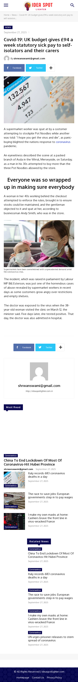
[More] (51, 68)
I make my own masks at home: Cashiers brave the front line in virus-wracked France (48, 518)
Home (6, 15)
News (14, 15)
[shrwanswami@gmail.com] (7, 58)
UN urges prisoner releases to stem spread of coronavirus (51, 638)
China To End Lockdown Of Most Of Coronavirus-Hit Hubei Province (33, 462)
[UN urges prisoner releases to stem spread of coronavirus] (14, 639)
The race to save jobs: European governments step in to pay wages (50, 495)
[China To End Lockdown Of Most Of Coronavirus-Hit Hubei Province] (39, 432)
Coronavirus (11, 455)
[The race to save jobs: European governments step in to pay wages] (14, 500)
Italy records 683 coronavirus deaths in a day (46, 474)
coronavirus (63, 142)
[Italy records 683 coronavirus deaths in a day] (14, 480)
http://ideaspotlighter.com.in (39, 391)
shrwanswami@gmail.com (29, 58)
